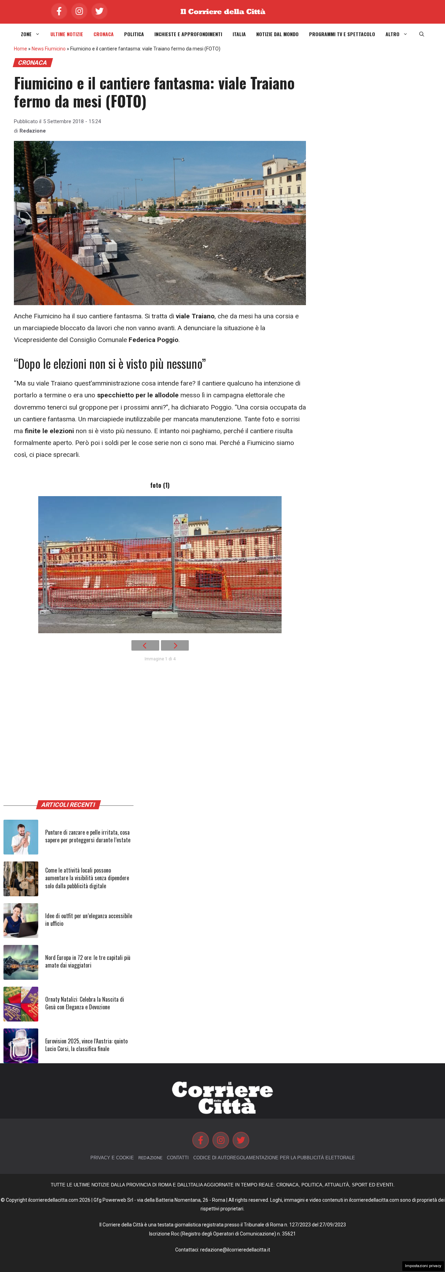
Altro (392, 34)
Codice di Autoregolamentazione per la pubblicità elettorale (274, 1157)
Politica (134, 34)
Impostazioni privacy (423, 1266)
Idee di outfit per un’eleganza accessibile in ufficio (88, 920)
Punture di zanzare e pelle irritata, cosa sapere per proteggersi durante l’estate (87, 836)
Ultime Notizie (66, 34)
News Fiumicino (49, 48)
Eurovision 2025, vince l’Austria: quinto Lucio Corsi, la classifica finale (86, 1045)
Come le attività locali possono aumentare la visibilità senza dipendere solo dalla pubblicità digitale (87, 878)
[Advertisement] (160, 737)
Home (20, 48)
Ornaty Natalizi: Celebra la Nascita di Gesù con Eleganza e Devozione (84, 1003)
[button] (421, 34)
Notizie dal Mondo (277, 34)
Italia (239, 34)
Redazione (32, 131)
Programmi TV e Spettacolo (342, 34)
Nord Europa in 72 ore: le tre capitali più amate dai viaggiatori (87, 961)
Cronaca (104, 34)
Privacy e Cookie (112, 1157)
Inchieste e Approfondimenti (188, 34)
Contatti (178, 1157)
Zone (26, 34)
